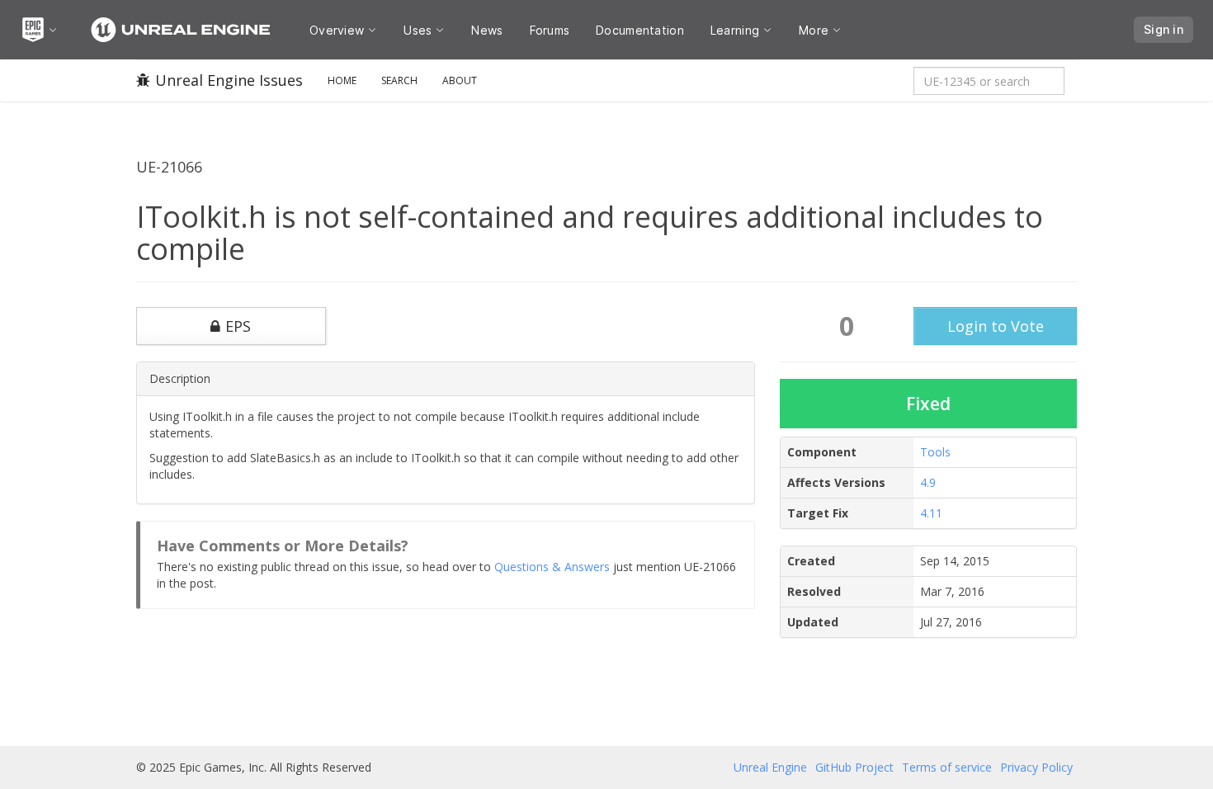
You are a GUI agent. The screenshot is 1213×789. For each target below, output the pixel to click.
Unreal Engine (770, 767)
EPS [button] (238, 326)
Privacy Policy (1036, 767)
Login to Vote (995, 326)
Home (342, 80)
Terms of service (947, 767)
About (459, 80)
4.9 (928, 482)
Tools (935, 452)
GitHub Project (854, 767)
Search (399, 80)
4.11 (931, 513)
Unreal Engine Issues (229, 80)
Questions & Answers (552, 566)
